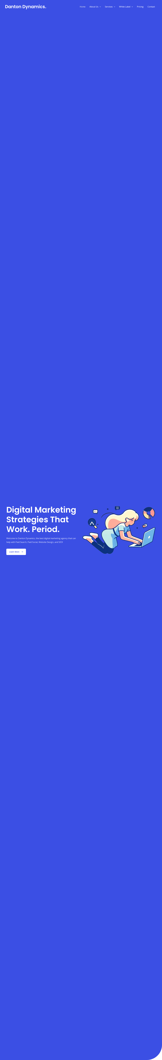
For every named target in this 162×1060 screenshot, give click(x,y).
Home (82, 6)
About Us (93, 6)
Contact (151, 6)
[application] (99, 6)
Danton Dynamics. (25, 7)
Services (109, 6)
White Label (124, 6)
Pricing (140, 6)
